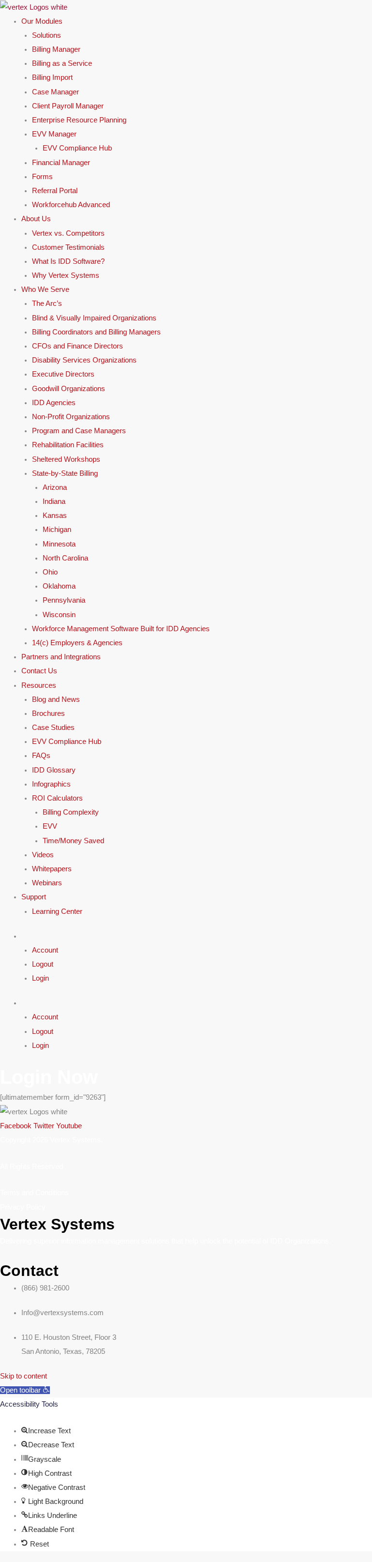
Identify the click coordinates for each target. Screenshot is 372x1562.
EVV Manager (54, 134)
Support (33, 897)
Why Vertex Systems (65, 275)
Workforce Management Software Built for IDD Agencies (121, 629)
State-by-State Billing (65, 473)
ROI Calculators (57, 798)
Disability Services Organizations (84, 360)
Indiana (54, 501)
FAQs (41, 755)
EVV (50, 826)
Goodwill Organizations (68, 389)
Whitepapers (52, 869)
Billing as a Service (62, 63)
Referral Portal (55, 191)
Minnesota (59, 544)
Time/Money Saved (73, 841)
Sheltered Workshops (66, 459)
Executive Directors (63, 374)
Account (45, 950)
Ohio (50, 572)
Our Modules (41, 21)
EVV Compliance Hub (77, 148)
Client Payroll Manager (68, 106)
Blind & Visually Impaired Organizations (94, 318)
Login (40, 978)
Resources (38, 685)
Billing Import (52, 77)
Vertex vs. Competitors (68, 233)
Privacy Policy (23, 1207)
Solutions (46, 35)
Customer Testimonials (68, 247)
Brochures (48, 713)
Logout (42, 964)
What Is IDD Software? (68, 261)
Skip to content (23, 1376)
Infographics (51, 784)
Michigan (57, 529)
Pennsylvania (64, 600)
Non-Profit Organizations (71, 417)
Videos (43, 855)
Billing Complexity (71, 812)
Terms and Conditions (34, 1193)
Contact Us (39, 671)
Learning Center (57, 911)
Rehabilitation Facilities (68, 445)
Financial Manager (61, 163)
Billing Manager (56, 49)
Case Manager (55, 92)
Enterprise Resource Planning (79, 120)
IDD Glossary (54, 770)
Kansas (55, 515)
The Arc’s (47, 303)
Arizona (55, 487)
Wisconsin (59, 615)
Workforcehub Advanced (71, 205)
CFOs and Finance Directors (77, 346)
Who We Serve (45, 289)
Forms (42, 177)
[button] (25, 1390)
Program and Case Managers (79, 431)
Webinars (47, 883)
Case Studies (53, 727)
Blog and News (56, 699)
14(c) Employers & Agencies (77, 643)
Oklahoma (59, 586)
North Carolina (65, 558)
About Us (36, 219)
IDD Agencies (54, 403)
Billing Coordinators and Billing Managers (96, 332)
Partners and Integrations (61, 657)
